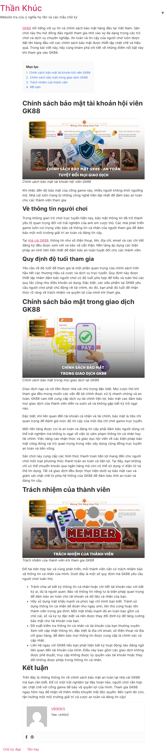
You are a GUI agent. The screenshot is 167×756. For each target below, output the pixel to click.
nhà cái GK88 (38, 240)
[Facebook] (26, 737)
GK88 (26, 28)
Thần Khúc (21, 8)
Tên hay (33, 749)
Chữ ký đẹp (12, 749)
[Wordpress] (32, 737)
